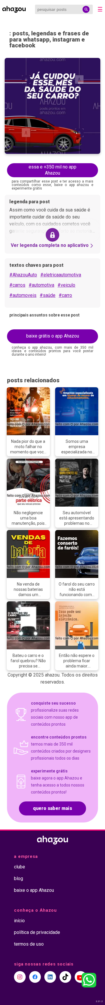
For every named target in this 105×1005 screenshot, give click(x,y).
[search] (86, 9)
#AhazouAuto (23, 275)
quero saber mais (52, 808)
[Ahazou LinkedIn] (50, 977)
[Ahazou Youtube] (80, 977)
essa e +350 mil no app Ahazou (52, 170)
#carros (17, 285)
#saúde (47, 295)
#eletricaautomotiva (60, 275)
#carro (65, 295)
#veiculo (66, 285)
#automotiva (41, 285)
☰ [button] (100, 9)
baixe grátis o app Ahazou (52, 336)
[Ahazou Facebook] (35, 977)
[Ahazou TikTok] (65, 977)
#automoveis (22, 295)
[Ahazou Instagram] (20, 977)
